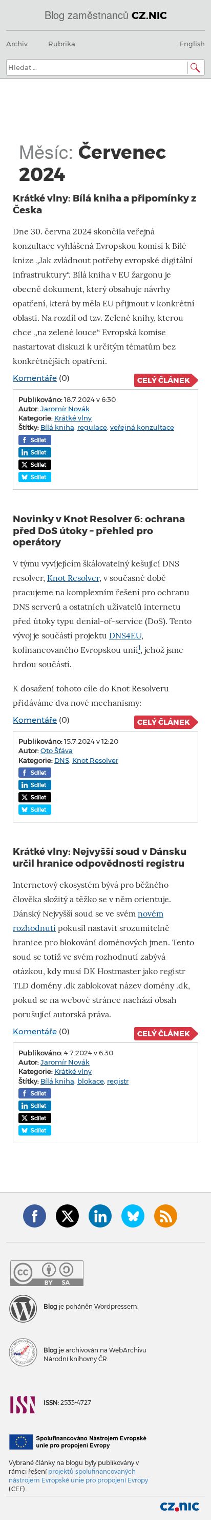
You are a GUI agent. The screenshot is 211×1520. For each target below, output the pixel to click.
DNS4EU (125, 635)
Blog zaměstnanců (106, 14)
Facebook (34, 1216)
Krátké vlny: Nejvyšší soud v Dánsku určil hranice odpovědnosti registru (99, 857)
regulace (92, 427)
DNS (61, 760)
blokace (90, 1081)
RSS (165, 1216)
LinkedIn (100, 1216)
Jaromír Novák (65, 409)
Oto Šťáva (56, 750)
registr (118, 1081)
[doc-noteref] (139, 650)
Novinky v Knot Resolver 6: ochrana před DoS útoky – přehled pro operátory (99, 530)
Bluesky (132, 1216)
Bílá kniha (57, 427)
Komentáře (35, 378)
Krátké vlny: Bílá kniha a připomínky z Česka (104, 203)
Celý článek (163, 380)
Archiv (17, 44)
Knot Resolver (73, 578)
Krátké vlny (73, 418)
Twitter (67, 1216)
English (192, 44)
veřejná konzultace (142, 427)
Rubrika (61, 44)
